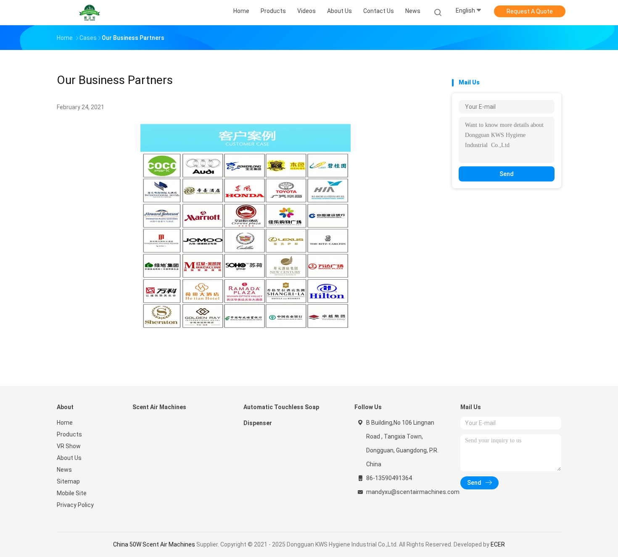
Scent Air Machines (159, 407)
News (64, 469)
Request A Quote (530, 11)
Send (506, 174)
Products (69, 434)
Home (65, 422)
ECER (498, 544)
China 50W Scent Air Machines (154, 544)
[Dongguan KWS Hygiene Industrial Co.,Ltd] (90, 13)
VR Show (69, 446)
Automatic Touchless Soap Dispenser (281, 415)
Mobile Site (72, 493)
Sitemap (68, 481)
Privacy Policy (75, 505)
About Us (69, 458)
